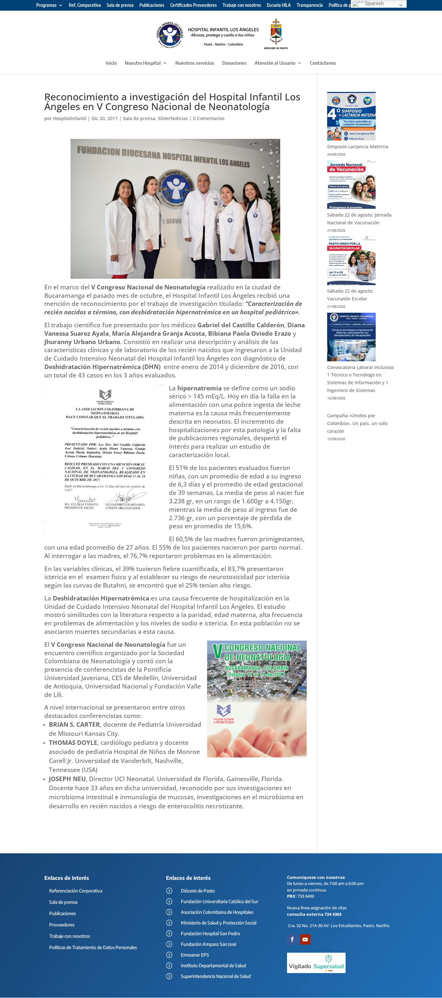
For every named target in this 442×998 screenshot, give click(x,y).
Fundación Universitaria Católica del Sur (219, 901)
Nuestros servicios (194, 63)
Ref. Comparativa (85, 5)
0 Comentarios (209, 118)
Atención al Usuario (275, 63)
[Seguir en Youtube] (305, 939)
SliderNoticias (173, 118)
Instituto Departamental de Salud (213, 965)
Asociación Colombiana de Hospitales (217, 912)
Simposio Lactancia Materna (357, 146)
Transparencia (310, 5)
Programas (46, 5)
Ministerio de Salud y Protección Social (218, 922)
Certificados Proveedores (193, 5)
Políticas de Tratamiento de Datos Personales (93, 947)
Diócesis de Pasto (198, 890)
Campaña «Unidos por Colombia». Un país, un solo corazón (357, 423)
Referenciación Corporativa (75, 890)
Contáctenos (323, 63)
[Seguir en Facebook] (292, 939)
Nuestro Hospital (143, 63)
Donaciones (234, 63)
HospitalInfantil (69, 118)
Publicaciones (151, 5)
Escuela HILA (279, 5)
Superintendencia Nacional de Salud (216, 976)
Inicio (111, 63)
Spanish (373, 3)
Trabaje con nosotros (242, 5)
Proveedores (61, 924)
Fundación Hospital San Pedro (210, 933)
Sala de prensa (120, 5)
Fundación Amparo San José (208, 944)
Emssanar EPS (195, 955)
